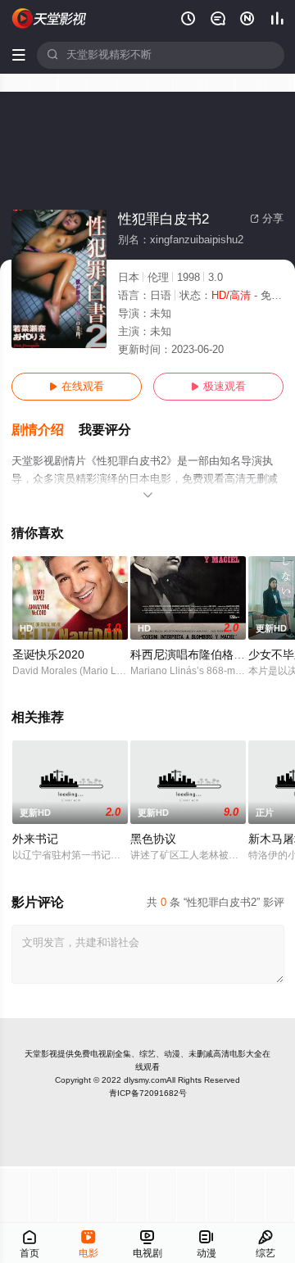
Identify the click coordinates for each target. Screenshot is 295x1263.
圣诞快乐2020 (48, 655)
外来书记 (35, 839)
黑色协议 (153, 839)
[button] (45, 430)
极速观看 (218, 386)
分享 (267, 218)
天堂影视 (41, 1053)
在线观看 (76, 386)
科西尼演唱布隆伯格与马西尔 (204, 655)
